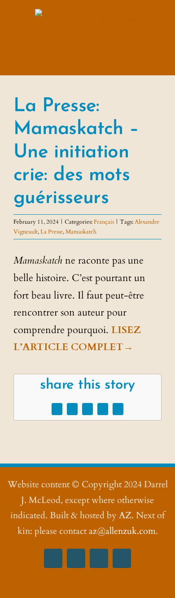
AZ (125, 515)
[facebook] (53, 558)
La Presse (51, 232)
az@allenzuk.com (122, 531)
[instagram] (76, 558)
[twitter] (99, 558)
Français (104, 222)
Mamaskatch (81, 232)
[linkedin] (122, 558)
